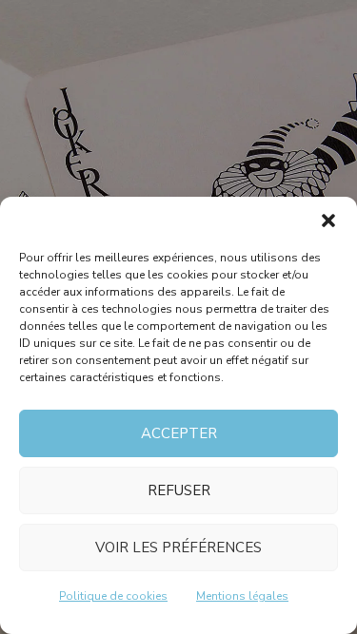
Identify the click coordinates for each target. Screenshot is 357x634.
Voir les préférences (178, 547)
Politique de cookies (113, 596)
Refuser (179, 490)
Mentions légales (242, 596)
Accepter (179, 433)
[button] (328, 220)
